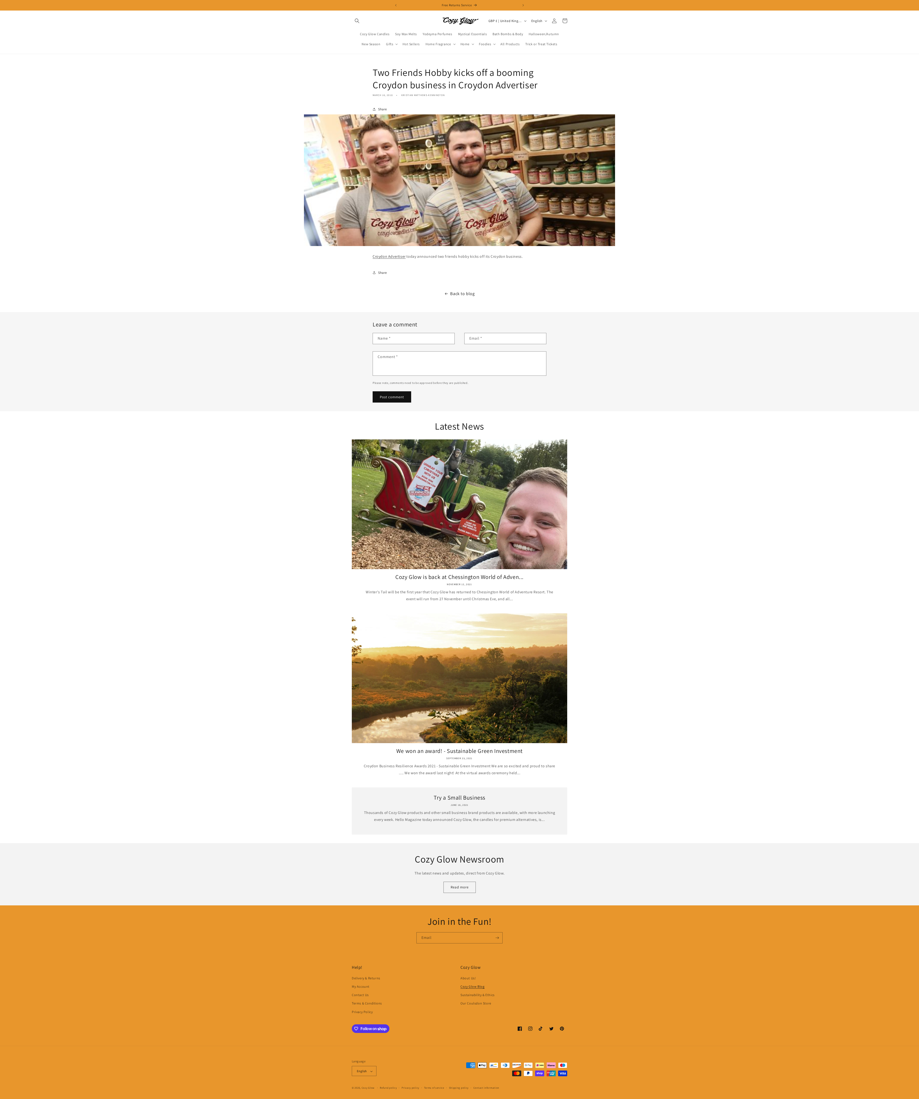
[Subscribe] (497, 937)
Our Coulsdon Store (475, 1003)
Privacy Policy (362, 1012)
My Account (361, 986)
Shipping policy (459, 1087)
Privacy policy (410, 1087)
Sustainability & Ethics (477, 995)
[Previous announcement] (396, 5)
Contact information (486, 1087)
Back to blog (462, 293)
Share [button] (382, 109)
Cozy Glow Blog (472, 986)
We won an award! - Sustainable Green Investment (459, 751)
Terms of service (434, 1087)
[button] (357, 21)
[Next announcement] (523, 5)
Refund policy (388, 1087)
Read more (460, 887)
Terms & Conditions (367, 1003)
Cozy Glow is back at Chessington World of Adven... (459, 577)
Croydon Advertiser (389, 256)
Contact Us (360, 995)
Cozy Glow (368, 1088)
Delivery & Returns (366, 978)
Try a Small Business (459, 797)
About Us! (468, 978)
